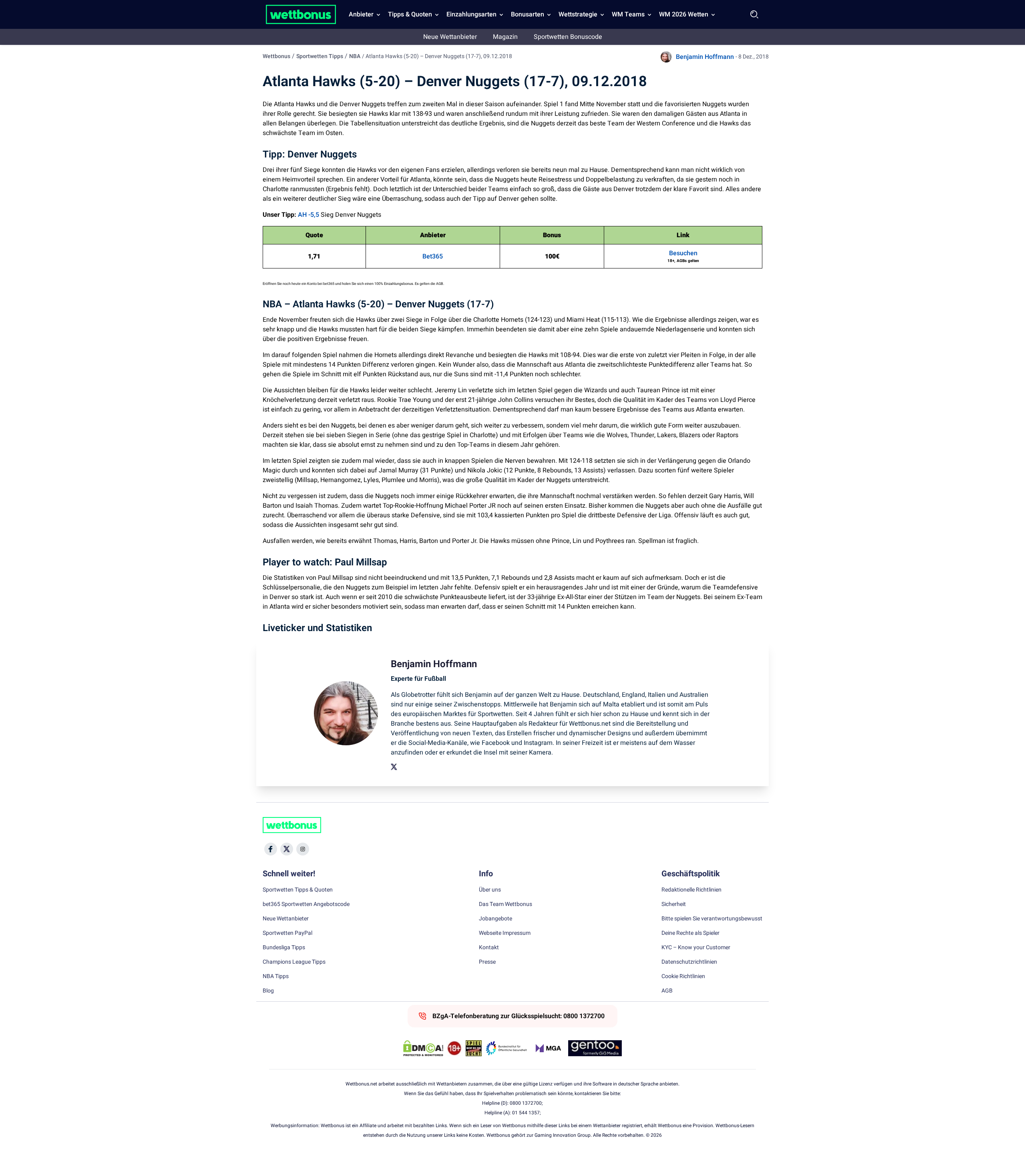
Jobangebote (495, 919)
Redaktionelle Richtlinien (691, 890)
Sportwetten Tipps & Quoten (298, 890)
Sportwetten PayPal (287, 933)
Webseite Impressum (505, 933)
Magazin (505, 37)
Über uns (490, 890)
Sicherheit (673, 904)
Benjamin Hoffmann (705, 57)
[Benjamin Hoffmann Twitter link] (394, 767)
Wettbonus (276, 56)
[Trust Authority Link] (506, 1048)
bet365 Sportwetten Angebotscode (306, 904)
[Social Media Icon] (270, 849)
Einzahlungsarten (471, 14)
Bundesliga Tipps (284, 948)
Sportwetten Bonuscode (568, 37)
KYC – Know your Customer (695, 948)
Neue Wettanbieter (450, 37)
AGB (667, 991)
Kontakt (489, 948)
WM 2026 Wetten (683, 14)
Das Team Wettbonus (505, 904)
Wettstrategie (578, 14)
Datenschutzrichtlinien (689, 962)
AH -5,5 (308, 215)
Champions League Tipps (294, 962)
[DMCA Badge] (423, 1048)
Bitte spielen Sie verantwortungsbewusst (711, 919)
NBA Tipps (276, 976)
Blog (268, 991)
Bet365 (432, 256)
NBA (354, 56)
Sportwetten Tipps (319, 56)
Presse (487, 962)
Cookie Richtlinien (683, 976)
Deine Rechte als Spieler (690, 933)
